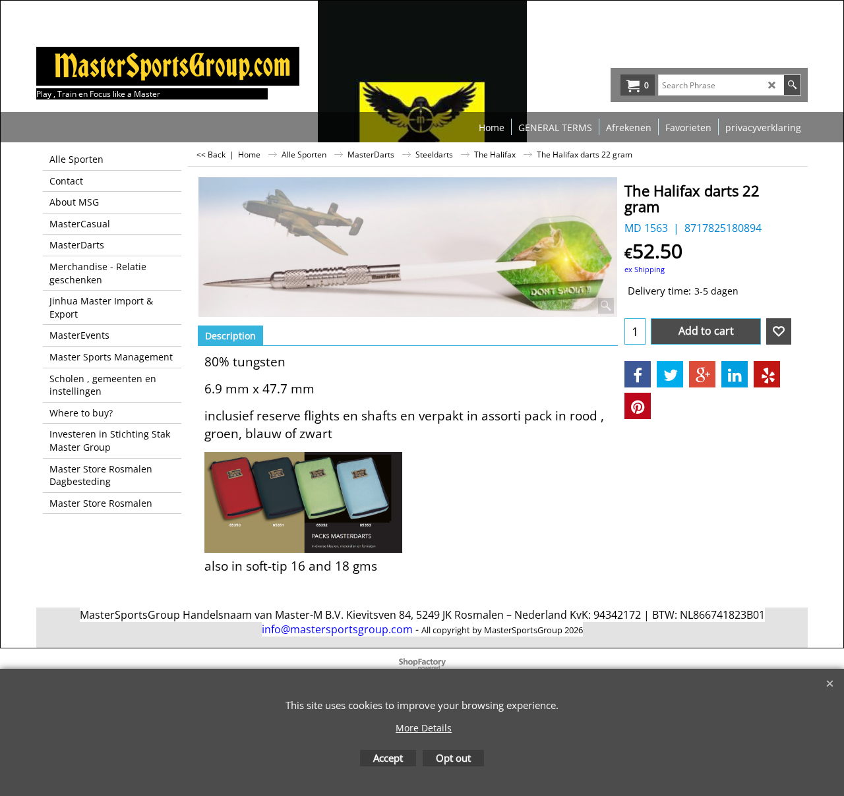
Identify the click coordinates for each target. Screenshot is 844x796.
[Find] (792, 85)
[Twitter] (670, 374)
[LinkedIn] (734, 374)
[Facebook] (637, 374)
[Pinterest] (637, 406)
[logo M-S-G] (135, 66)
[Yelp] (767, 374)
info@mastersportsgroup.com (337, 629)
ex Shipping (644, 269)
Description (230, 335)
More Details (424, 728)
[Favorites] (778, 331)
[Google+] (702, 374)
